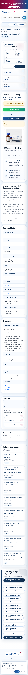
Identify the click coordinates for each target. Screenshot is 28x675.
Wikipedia (7, 389)
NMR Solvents (21, 24)
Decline (23, 671)
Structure (9, 66)
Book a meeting (15, 7)
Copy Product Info (15, 114)
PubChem (7, 387)
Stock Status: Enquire (13, 103)
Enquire (6, 36)
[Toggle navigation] (25, 12)
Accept (17, 671)
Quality (20, 66)
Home (2, 29)
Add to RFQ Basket (15, 118)
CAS (5, 385)
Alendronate (10, 29)
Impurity (17, 29)
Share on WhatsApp (15, 109)
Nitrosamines (12, 24)
